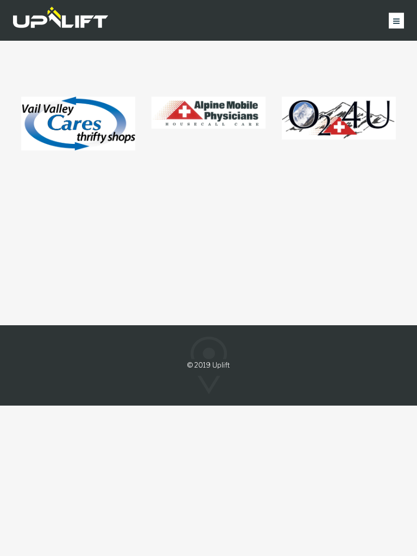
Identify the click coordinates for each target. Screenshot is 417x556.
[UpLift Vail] (60, 20)
